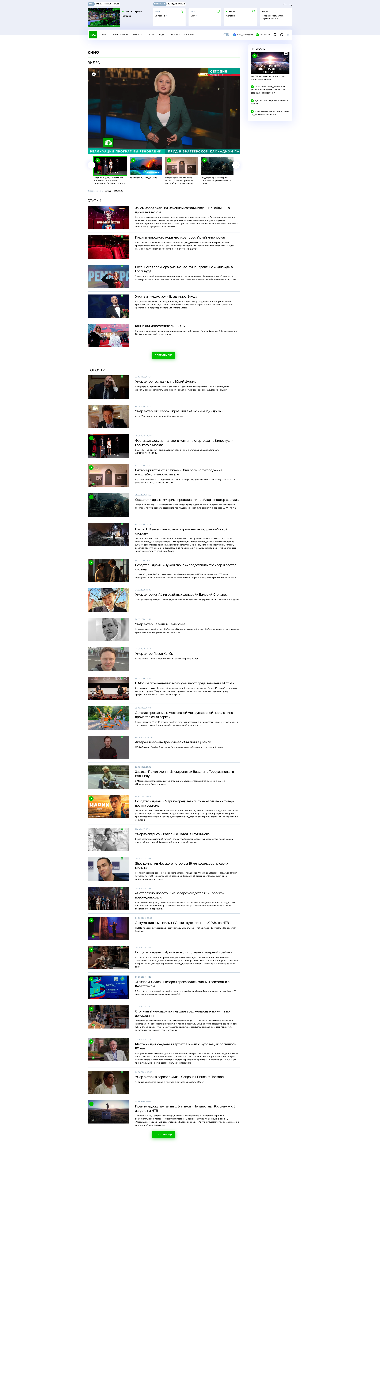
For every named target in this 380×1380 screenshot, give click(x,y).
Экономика (265, 35)
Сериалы (189, 35)
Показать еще (163, 355)
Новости (137, 35)
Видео (162, 35)
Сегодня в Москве (245, 35)
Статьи (150, 35)
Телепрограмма (119, 35)
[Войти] (281, 34)
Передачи (175, 35)
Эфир (104, 35)
